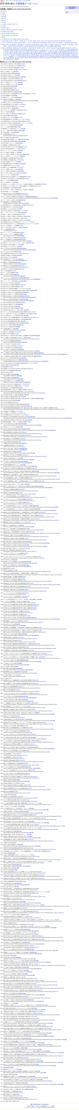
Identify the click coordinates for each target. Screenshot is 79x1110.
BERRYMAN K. (9, 48)
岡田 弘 (31, 53)
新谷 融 (67, 53)
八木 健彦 (3, 39)
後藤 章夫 (56, 53)
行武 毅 (16, 57)
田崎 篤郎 (24, 56)
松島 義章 (8, 33)
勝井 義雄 (73, 50)
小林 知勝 (3, 31)
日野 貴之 (43, 41)
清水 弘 (53, 55)
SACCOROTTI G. (24, 49)
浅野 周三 (38, 55)
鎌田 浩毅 (69, 41)
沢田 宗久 (50, 42)
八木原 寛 (60, 50)
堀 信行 (28, 52)
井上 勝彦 (16, 50)
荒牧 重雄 (67, 42)
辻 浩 (16, 24)
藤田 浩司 (65, 41)
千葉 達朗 (21, 41)
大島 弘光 (32, 52)
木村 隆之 (72, 53)
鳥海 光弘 (75, 42)
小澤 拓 (68, 44)
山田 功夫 (16, 53)
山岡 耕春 (4, 14)
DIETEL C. (44, 48)
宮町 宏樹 (68, 52)
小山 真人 (7, 53)
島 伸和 (48, 53)
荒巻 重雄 (65, 56)
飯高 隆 (8, 59)
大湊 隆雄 (4, 24)
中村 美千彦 (67, 49)
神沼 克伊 (33, 56)
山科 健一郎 (19, 39)
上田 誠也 (3, 41)
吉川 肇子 (20, 52)
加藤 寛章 (20, 42)
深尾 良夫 (50, 55)
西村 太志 (27, 57)
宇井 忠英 (30, 41)
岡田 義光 (36, 53)
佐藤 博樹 (3, 35)
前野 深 (68, 50)
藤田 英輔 (4, 16)
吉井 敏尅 (16, 52)
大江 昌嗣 (33, 42)
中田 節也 (33, 44)
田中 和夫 (20, 56)
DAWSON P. (39, 48)
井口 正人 (42, 44)
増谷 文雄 (8, 29)
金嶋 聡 (55, 46)
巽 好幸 (76, 44)
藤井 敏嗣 (61, 41)
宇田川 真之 (50, 52)
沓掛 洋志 (52, 41)
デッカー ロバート (47, 49)
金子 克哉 (40, 57)
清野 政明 (58, 55)
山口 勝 (12, 29)
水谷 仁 (23, 39)
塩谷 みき (25, 41)
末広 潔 (75, 53)
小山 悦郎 (8, 24)
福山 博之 (37, 56)
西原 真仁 (22, 57)
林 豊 (17, 55)
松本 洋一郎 (9, 55)
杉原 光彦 (14, 46)
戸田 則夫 (60, 53)
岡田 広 (28, 53)
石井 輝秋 (4, 28)
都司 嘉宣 (71, 42)
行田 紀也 (11, 31)
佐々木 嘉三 (55, 50)
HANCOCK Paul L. (5, 44)
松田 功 (13, 55)
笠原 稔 (56, 56)
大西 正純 (37, 52)
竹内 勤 (39, 46)
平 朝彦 (51, 53)
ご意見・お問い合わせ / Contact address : (39, 1104)
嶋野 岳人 (73, 44)
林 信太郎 (3, 37)
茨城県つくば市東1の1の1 (36, 1106)
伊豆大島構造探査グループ (43, 50)
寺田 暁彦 (4, 22)
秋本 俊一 (4, 20)
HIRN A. (55, 48)
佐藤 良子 (4, 29)
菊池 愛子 (56, 41)
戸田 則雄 (41, 42)
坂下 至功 (60, 44)
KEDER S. (70, 48)
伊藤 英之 (31, 50)
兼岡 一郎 (12, 41)
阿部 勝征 (63, 57)
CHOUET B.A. (25, 48)
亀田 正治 (8, 41)
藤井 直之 (43, 46)
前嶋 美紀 (65, 50)
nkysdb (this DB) (26, 0)
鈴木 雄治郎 (53, 57)
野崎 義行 (52, 46)
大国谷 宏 (29, 42)
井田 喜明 (5, 11)
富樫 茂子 (65, 44)
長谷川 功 (59, 57)
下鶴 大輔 (20, 44)
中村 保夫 (59, 49)
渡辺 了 (22, 46)
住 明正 (51, 50)
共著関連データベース (26, 3)
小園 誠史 (34, 41)
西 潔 (19, 57)
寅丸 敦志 (73, 52)
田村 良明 (28, 56)
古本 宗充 (7, 52)
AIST (7, 0)
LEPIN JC (74, 48)
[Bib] (24, 63)
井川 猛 (19, 50)
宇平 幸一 (45, 52)
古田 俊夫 (11, 52)
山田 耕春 (24, 53)
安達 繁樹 (59, 52)
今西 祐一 (46, 44)
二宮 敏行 (11, 50)
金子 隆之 (44, 57)
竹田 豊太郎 (51, 56)
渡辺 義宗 (62, 55)
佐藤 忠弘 (16, 42)
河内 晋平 (33, 55)
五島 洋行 (37, 44)
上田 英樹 (8, 42)
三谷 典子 (3, 42)
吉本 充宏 (56, 44)
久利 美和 (7, 50)
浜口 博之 (42, 55)
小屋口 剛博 (13, 39)
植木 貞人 (29, 55)
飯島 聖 (59, 46)
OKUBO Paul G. (16, 49)
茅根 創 (11, 35)
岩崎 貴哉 (44, 53)
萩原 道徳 (69, 56)
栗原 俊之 (20, 55)
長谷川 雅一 (16, 35)
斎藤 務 (64, 53)
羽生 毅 (11, 33)
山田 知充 (20, 53)
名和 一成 (24, 52)
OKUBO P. (11, 49)
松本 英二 (16, 29)
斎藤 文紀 (46, 42)
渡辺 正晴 (26, 46)
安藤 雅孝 (55, 52)
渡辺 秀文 (4, 26)
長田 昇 (7, 28)
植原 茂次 (25, 55)
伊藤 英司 (36, 50)
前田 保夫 (3, 33)
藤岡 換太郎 (73, 56)
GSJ (11, 0)
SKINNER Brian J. (13, 44)
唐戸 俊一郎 (8, 39)
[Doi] (26, 193)
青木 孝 (66, 57)
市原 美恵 (13, 24)
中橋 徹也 (73, 49)
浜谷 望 (46, 55)
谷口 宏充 (47, 46)
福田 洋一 (62, 42)
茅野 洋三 (60, 56)
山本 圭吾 (4, 18)
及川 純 (3, 13)
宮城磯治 (53, 1106)
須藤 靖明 (75, 57)
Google (73, 8)
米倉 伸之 (21, 29)
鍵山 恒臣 (16, 33)
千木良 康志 (51, 44)
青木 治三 (71, 57)
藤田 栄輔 (12, 57)
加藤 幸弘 (17, 41)
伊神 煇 (27, 50)
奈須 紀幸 (41, 52)
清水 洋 (53, 42)
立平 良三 (47, 56)
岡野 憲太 (40, 53)
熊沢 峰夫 (31, 46)
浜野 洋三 (27, 39)
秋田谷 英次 (42, 56)
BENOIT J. (4, 48)
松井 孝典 (47, 41)
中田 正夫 (29, 44)
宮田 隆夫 (8, 35)
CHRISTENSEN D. (32, 48)
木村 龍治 (10, 46)
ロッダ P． (54, 49)
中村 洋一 (63, 49)
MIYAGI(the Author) (17, 0)
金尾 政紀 (49, 57)
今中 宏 (11, 42)
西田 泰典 (31, 57)
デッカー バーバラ (39, 49)
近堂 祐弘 (36, 57)
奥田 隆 (37, 42)
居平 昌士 (11, 53)
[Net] (22, 63)
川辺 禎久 (39, 41)
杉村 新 (7, 31)
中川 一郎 (24, 44)
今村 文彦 (23, 50)
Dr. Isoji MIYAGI (28, 1107)
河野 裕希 (19, 46)
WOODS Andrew (31, 49)
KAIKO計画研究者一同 (62, 48)
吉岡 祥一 (25, 42)
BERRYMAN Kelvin (17, 48)
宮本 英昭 (64, 52)
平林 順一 (5, 46)
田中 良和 (35, 46)
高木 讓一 (12, 59)
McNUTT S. (5, 49)
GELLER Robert (50, 48)
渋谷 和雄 (58, 42)
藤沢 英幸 (8, 57)
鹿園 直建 (17, 59)
